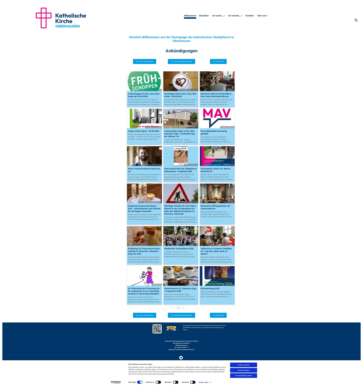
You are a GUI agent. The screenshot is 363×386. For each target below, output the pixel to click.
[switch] (158, 382)
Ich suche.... (218, 15)
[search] (356, 20)
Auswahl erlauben (244, 370)
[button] (144, 61)
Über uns (261, 15)
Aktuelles (203, 15)
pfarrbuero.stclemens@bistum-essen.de (181, 349)
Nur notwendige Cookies (243, 375)
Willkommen (190, 15)
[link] (204, 16)
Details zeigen (203, 382)
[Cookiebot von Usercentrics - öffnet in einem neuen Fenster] (116, 382)
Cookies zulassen (243, 365)
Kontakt (249, 15)
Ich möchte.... (234, 15)
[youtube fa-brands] (181, 357)
